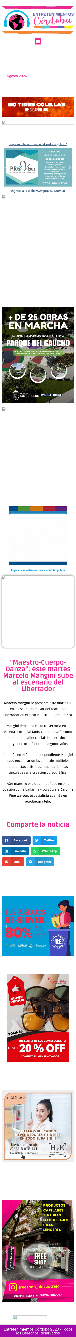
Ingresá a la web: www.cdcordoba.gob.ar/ (38, 144)
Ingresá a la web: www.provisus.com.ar (38, 191)
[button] (38, 41)
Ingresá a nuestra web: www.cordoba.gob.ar (38, 570)
